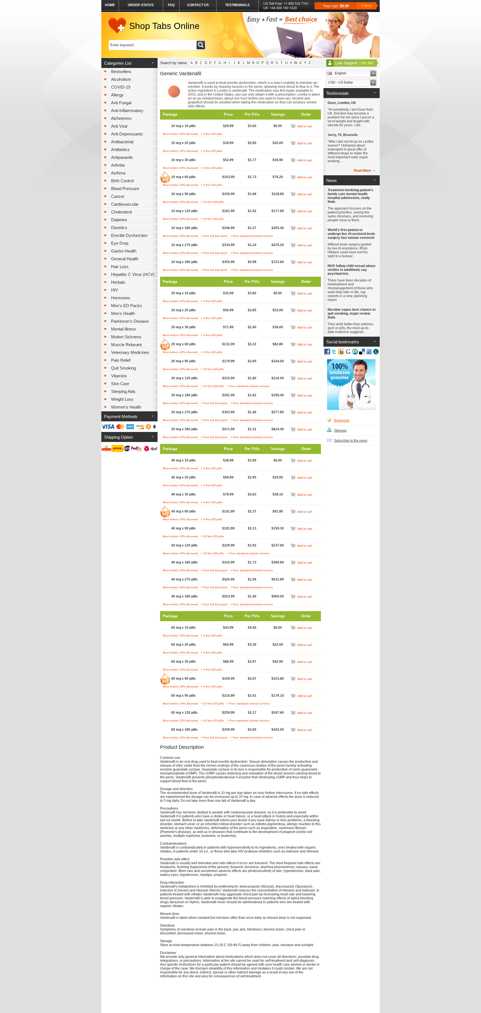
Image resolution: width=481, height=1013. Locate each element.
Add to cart (304, 126)
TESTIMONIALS (237, 5)
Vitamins (119, 375)
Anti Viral (119, 126)
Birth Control (122, 180)
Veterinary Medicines (130, 352)
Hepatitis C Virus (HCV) (132, 274)
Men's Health (123, 313)
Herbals (118, 282)
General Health (124, 258)
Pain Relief (121, 360)
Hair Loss (120, 266)
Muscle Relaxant (126, 344)
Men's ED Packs (126, 305)
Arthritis (118, 165)
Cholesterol (121, 212)
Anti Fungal (121, 102)
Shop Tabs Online (164, 26)
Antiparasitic (122, 157)
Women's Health (126, 407)
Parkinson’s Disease (130, 321)
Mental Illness (123, 329)
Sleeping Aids (123, 391)
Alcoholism (121, 79)
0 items (366, 6)
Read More (362, 171)
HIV (114, 290)
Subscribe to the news (350, 441)
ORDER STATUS (141, 5)
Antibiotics (120, 149)
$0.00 (344, 6)
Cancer (117, 196)
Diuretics (119, 227)
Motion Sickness (126, 336)
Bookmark (341, 420)
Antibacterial (122, 141)
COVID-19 (120, 87)
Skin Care (120, 383)
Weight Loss (122, 399)
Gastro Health (123, 251)
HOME (110, 5)
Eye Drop (119, 243)
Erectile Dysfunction (129, 235)
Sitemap (340, 431)
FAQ (171, 5)
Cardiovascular (125, 204)
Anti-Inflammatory (127, 110)
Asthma (118, 173)
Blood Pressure (125, 188)
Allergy (117, 95)
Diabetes (119, 219)
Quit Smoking (123, 368)
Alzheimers (121, 118)
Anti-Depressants (127, 134)
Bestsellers (121, 71)
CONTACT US (198, 5)
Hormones (120, 297)
